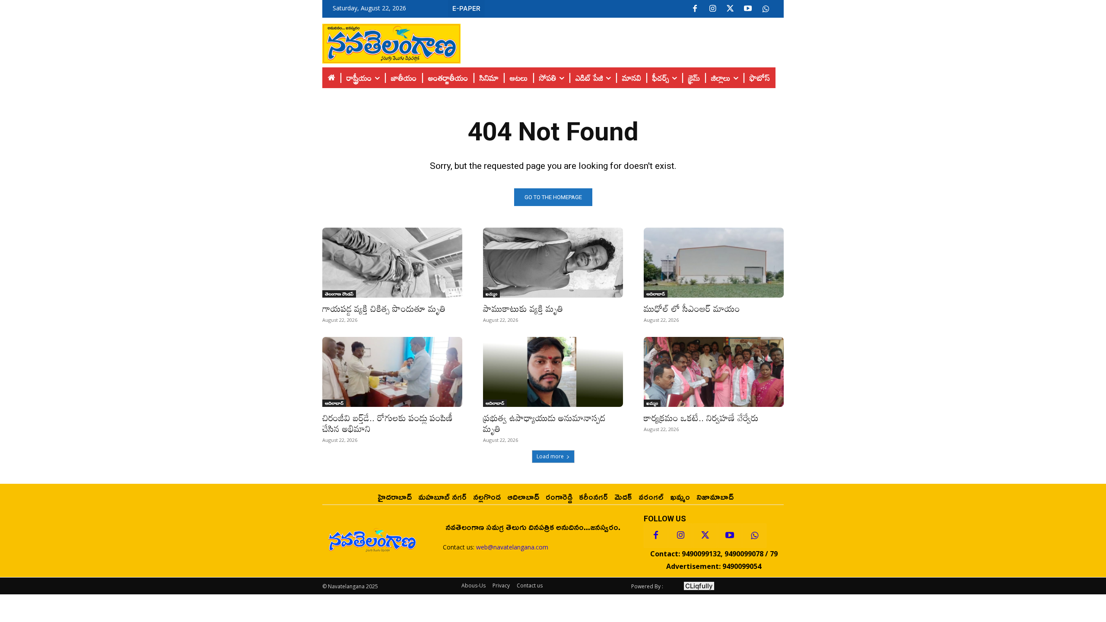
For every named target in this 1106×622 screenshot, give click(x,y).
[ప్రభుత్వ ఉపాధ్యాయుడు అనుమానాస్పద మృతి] (553, 372)
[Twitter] (730, 9)
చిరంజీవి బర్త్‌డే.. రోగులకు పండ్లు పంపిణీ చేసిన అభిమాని (387, 423)
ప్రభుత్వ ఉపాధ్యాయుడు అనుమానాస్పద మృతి (544, 423)
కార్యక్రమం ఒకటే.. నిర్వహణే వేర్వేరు (701, 418)
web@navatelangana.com (512, 547)
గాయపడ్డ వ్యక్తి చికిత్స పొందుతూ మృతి (385, 308)
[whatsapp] (765, 9)
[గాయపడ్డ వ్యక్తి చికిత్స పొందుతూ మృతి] (392, 263)
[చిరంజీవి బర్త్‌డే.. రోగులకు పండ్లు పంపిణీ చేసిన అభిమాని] (392, 372)
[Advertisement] (622, 41)
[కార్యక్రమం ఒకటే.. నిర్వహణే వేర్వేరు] (714, 372)
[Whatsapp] (754, 536)
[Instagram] (712, 9)
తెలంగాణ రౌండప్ (339, 294)
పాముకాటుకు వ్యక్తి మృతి (523, 308)
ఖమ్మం (491, 294)
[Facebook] (694, 9)
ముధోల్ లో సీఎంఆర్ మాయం (692, 308)
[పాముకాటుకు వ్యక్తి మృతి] (553, 263)
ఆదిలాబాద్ (655, 294)
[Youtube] (748, 9)
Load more (550, 456)
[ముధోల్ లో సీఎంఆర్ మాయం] (714, 263)
